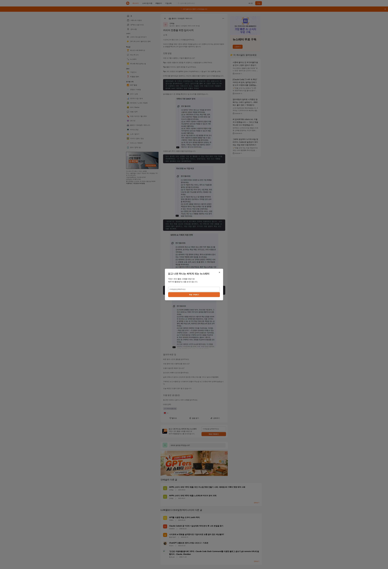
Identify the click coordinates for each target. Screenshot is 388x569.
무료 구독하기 (194, 295)
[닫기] (219, 272)
